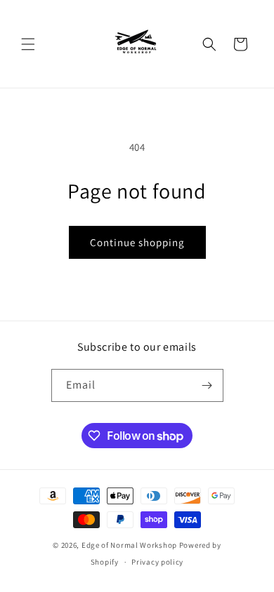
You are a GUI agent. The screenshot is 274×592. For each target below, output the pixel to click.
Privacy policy (157, 562)
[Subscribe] (207, 385)
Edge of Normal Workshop (129, 545)
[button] (28, 44)
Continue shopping (137, 242)
